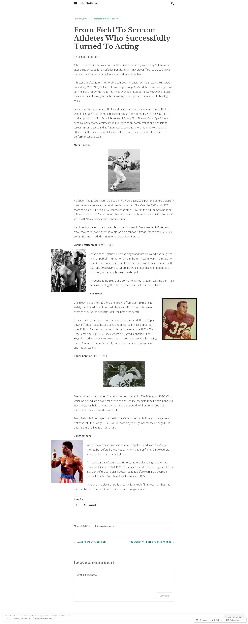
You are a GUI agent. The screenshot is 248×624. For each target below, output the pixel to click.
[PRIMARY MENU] (75, 3)
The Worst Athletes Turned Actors (151, 542)
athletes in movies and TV (106, 18)
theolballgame (89, 3)
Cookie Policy (50, 618)
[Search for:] (171, 3)
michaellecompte (105, 526)
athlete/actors (82, 18)
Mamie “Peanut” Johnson (90, 542)
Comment (164, 595)
